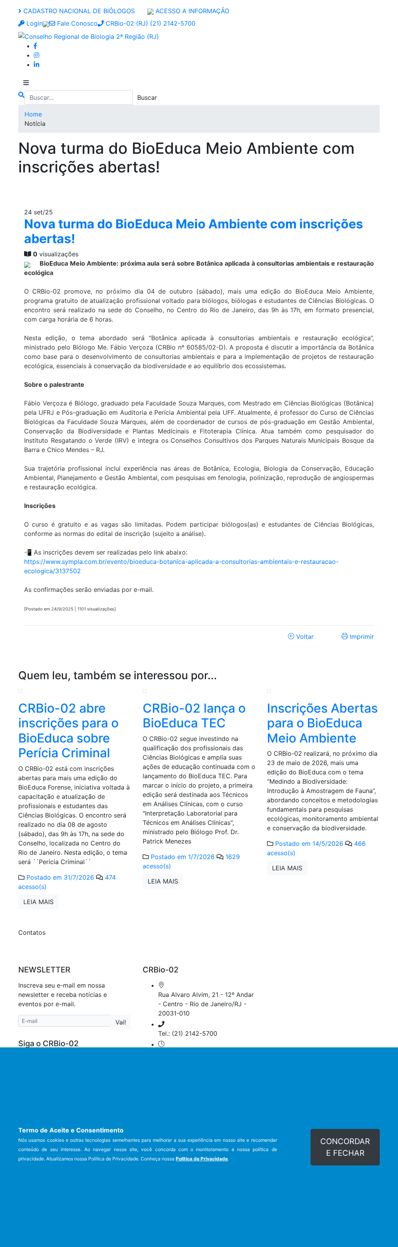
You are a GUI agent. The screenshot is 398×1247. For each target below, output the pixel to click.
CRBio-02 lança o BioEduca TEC (194, 715)
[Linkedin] (36, 64)
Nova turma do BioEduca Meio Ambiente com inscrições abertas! (193, 231)
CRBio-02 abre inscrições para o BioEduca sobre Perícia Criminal (68, 730)
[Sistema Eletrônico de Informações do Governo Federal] (46, 23)
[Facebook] (35, 46)
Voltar (304, 636)
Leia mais (38, 902)
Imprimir (361, 636)
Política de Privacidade (202, 1159)
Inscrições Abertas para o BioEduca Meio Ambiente (322, 723)
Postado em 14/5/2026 (309, 843)
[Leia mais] (20, 690)
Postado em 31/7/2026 (60, 877)
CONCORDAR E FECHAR (345, 1147)
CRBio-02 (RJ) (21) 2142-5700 (150, 23)
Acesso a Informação (191, 11)
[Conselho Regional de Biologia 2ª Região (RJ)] (88, 36)
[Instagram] (36, 55)
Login (33, 23)
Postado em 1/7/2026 (183, 857)
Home (33, 114)
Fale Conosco (76, 23)
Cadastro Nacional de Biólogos (78, 11)
